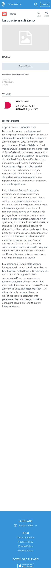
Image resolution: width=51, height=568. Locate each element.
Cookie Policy (25, 546)
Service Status (25, 550)
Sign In (45, 4)
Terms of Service (25, 537)
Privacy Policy (25, 541)
